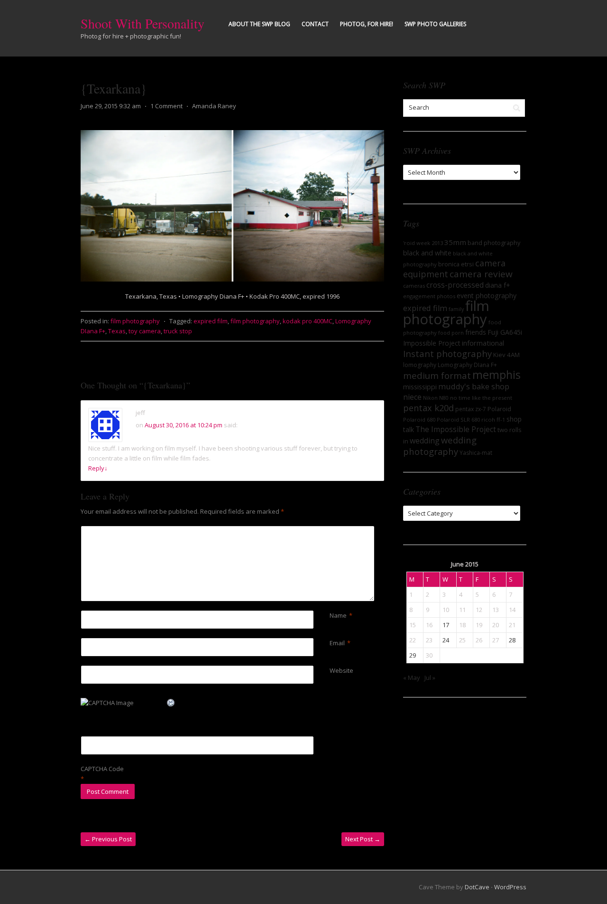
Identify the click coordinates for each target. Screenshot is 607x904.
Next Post (362, 839)
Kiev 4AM (506, 354)
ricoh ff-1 (493, 419)
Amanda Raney (214, 106)
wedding (425, 440)
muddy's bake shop (473, 386)
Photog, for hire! (366, 24)
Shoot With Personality (142, 23)
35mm (455, 242)
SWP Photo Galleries (435, 24)
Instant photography (447, 353)
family (456, 309)
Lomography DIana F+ (467, 365)
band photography (494, 242)
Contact (315, 24)
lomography (419, 365)
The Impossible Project (455, 429)
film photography (135, 321)
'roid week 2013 (423, 242)
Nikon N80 (436, 398)
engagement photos (429, 296)
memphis (496, 374)
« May (411, 677)
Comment (331, 531)
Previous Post (108, 839)
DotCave (477, 887)
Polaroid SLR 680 (458, 419)
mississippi (420, 386)
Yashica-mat (476, 453)
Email (337, 643)
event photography (486, 295)
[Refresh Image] (171, 702)
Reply (98, 468)
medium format (437, 375)
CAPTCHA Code (102, 768)
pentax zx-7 (470, 409)
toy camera (145, 331)
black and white (427, 252)
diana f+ (497, 285)
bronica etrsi (456, 264)
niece (412, 397)
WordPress (510, 887)
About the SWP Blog (259, 24)
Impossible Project (431, 343)
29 (412, 655)
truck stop (178, 331)
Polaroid (499, 409)
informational (483, 343)
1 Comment (166, 106)
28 (512, 640)
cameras (414, 285)
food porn (451, 333)
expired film (210, 321)
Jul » (429, 677)
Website (341, 670)
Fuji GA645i (504, 332)
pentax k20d (428, 408)
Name (338, 615)
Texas (117, 331)
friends (475, 332)
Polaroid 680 (419, 419)
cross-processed (455, 285)
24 (445, 640)
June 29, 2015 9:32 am (111, 106)
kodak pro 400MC (307, 321)
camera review (481, 274)
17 (445, 625)
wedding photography (440, 445)
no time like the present (481, 397)
